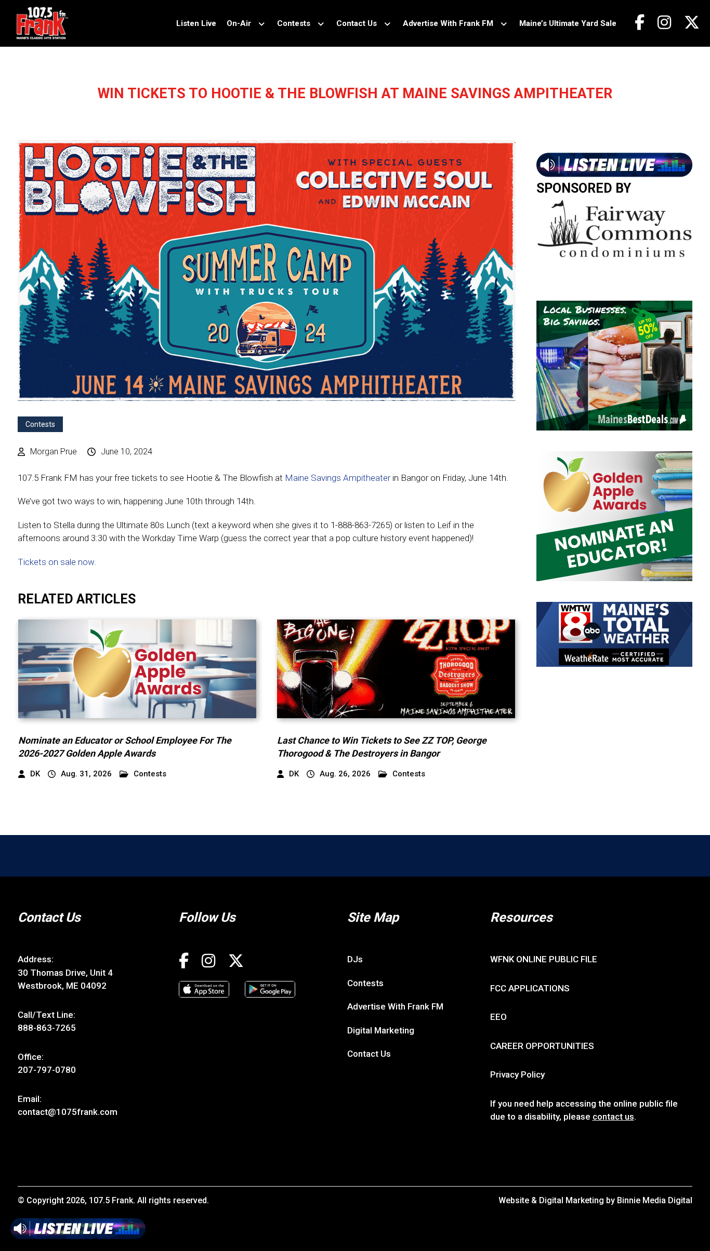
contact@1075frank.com (67, 1112)
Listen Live (196, 23)
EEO (498, 1017)
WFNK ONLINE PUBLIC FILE (543, 959)
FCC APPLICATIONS (530, 988)
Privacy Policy (517, 1074)
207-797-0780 (47, 1070)
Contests (293, 23)
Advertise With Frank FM (448, 23)
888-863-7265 (47, 1028)
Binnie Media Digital (654, 1200)
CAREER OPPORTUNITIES (542, 1046)
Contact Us (356, 23)
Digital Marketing (380, 1030)
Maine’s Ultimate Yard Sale (567, 23)
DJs (355, 959)
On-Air (239, 23)
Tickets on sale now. (57, 562)
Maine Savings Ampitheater (337, 478)
